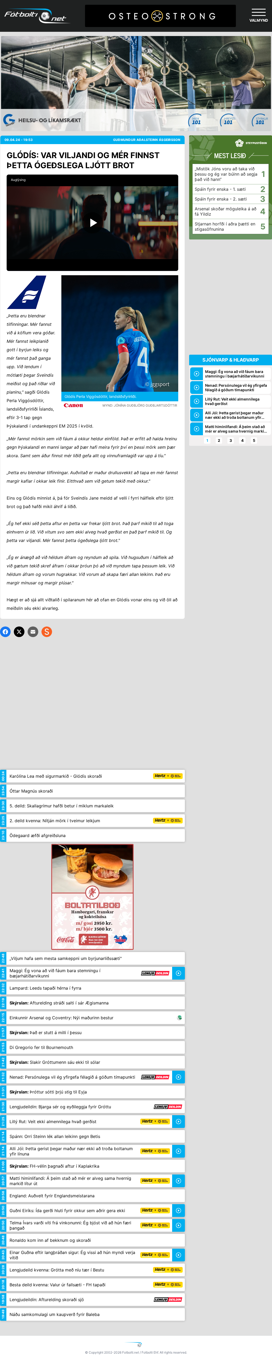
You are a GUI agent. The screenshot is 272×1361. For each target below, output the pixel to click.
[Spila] (92, 223)
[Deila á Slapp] (46, 631)
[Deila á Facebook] (5, 631)
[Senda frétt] (33, 631)
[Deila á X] (19, 631)
